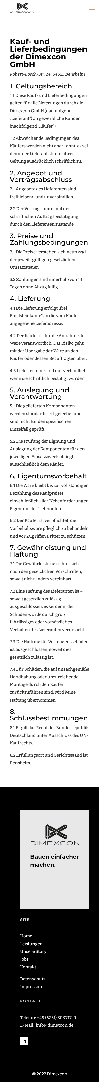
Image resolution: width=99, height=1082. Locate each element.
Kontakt (28, 967)
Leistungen (31, 944)
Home (26, 936)
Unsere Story (33, 951)
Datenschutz (32, 979)
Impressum (31, 986)
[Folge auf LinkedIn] (24, 1041)
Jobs (24, 959)
